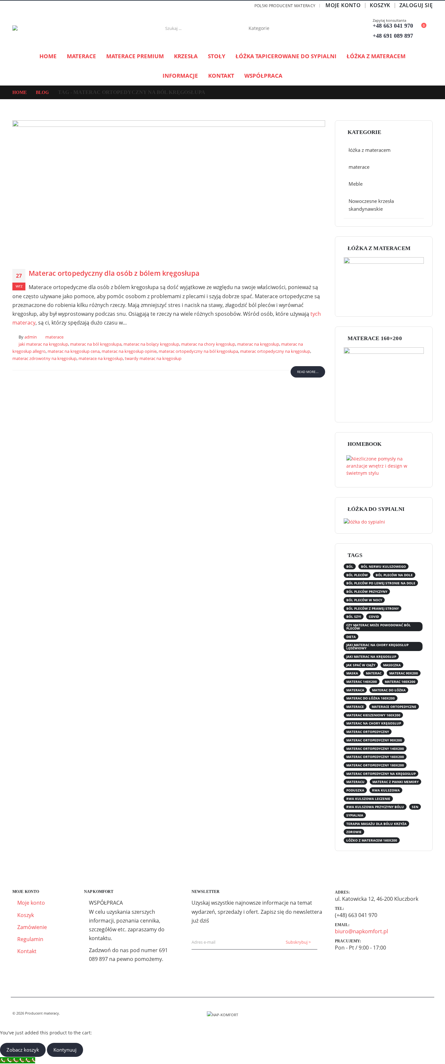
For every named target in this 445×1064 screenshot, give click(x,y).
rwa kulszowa (386, 790)
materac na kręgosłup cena (74, 351)
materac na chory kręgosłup (208, 344)
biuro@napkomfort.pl (361, 931)
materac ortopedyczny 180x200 (375, 765)
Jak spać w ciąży (360, 665)
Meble (356, 183)
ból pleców (357, 575)
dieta (351, 636)
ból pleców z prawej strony (372, 608)
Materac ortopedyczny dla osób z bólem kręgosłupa (114, 273)
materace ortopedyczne (394, 706)
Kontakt (221, 75)
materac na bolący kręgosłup (151, 344)
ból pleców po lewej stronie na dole (380, 583)
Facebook (427, 1013)
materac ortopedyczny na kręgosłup (275, 351)
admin (30, 337)
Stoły (216, 56)
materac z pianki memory (395, 781)
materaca (355, 690)
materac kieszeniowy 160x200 (373, 715)
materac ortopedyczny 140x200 (375, 748)
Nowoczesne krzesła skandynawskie (371, 205)
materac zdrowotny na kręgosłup (44, 358)
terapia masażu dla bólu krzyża (376, 823)
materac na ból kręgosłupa (96, 344)
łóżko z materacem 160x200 (371, 840)
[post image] (168, 189)
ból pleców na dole (394, 575)
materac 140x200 (361, 681)
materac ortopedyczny (367, 731)
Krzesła (186, 56)
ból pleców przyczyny (366, 591)
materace (81, 56)
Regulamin (30, 939)
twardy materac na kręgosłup (153, 358)
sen (415, 807)
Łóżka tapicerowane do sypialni (286, 56)
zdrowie (354, 832)
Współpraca (263, 75)
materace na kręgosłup (101, 358)
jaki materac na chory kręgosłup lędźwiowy (377, 646)
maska (352, 673)
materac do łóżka (389, 690)
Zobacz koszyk (23, 1049)
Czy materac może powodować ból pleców (378, 627)
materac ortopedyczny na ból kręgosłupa (198, 351)
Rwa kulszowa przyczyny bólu (375, 807)
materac (373, 673)
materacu (355, 781)
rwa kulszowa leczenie (368, 798)
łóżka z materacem (376, 56)
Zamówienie (32, 927)
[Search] (298, 28)
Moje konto (343, 5)
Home (48, 56)
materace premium (135, 56)
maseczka (392, 665)
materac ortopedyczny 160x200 (375, 756)
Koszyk (380, 5)
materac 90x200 (403, 673)
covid (374, 616)
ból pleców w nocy (364, 600)
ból (349, 566)
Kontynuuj (65, 1049)
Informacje (180, 75)
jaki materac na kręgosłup (43, 344)
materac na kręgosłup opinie (129, 351)
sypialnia (354, 815)
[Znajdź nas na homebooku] (382, 465)
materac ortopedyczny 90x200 (374, 740)
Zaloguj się (416, 5)
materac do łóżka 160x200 (370, 698)
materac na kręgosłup (258, 344)
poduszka (355, 790)
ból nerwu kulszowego (383, 566)
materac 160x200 (400, 681)
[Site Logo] (53, 28)
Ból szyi (353, 616)
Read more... (308, 371)
